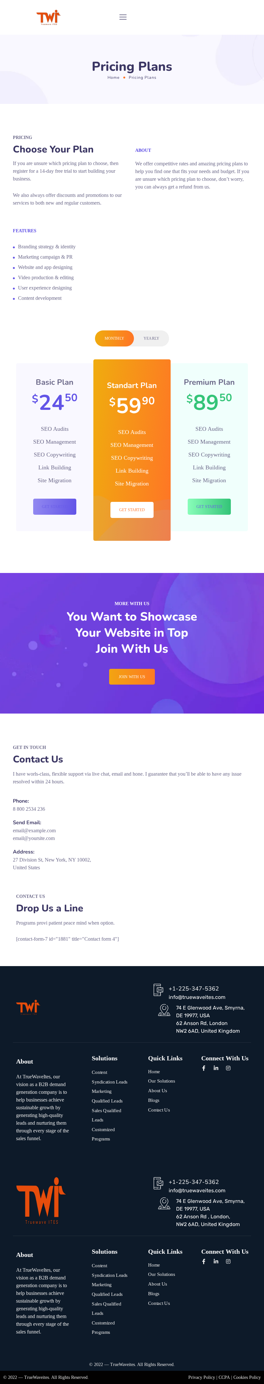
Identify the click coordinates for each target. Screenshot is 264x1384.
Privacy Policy (201, 1377)
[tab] (114, 338)
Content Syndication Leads (109, 1077)
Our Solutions (161, 1081)
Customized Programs (103, 1134)
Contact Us (159, 1109)
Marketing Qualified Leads (107, 1096)
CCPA (224, 1377)
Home (114, 77)
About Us (157, 1090)
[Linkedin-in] (216, 1068)
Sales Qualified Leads (106, 1115)
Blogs (153, 1100)
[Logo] (48, 17)
